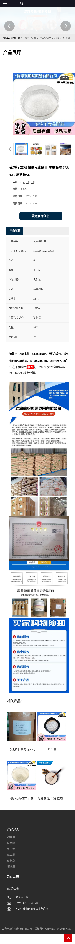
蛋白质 (11, 854)
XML (68, 928)
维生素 (11, 849)
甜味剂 (11, 837)
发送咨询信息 (40, 216)
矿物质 (58, 38)
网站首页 (30, 38)
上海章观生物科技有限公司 (17, 928)
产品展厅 (45, 38)
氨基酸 (11, 843)
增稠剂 (11, 866)
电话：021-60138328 (27, 903)
